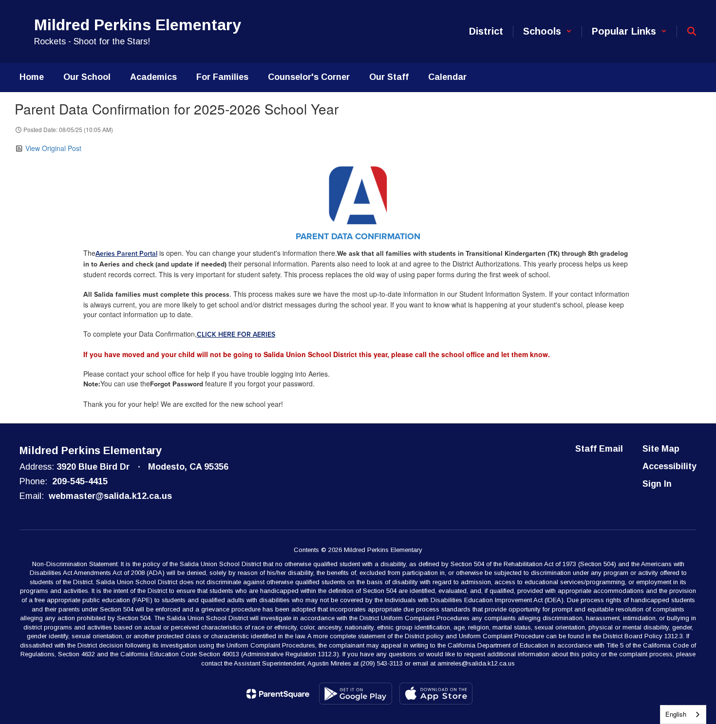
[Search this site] (692, 31)
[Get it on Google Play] (355, 694)
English (675, 714)
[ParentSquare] (278, 693)
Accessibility (669, 466)
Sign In (657, 484)
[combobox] (683, 714)
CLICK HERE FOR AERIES (236, 334)
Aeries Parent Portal (126, 253)
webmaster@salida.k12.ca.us (110, 496)
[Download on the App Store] (435, 694)
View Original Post (53, 148)
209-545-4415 (80, 481)
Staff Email (599, 449)
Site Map (660, 449)
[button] (547, 31)
